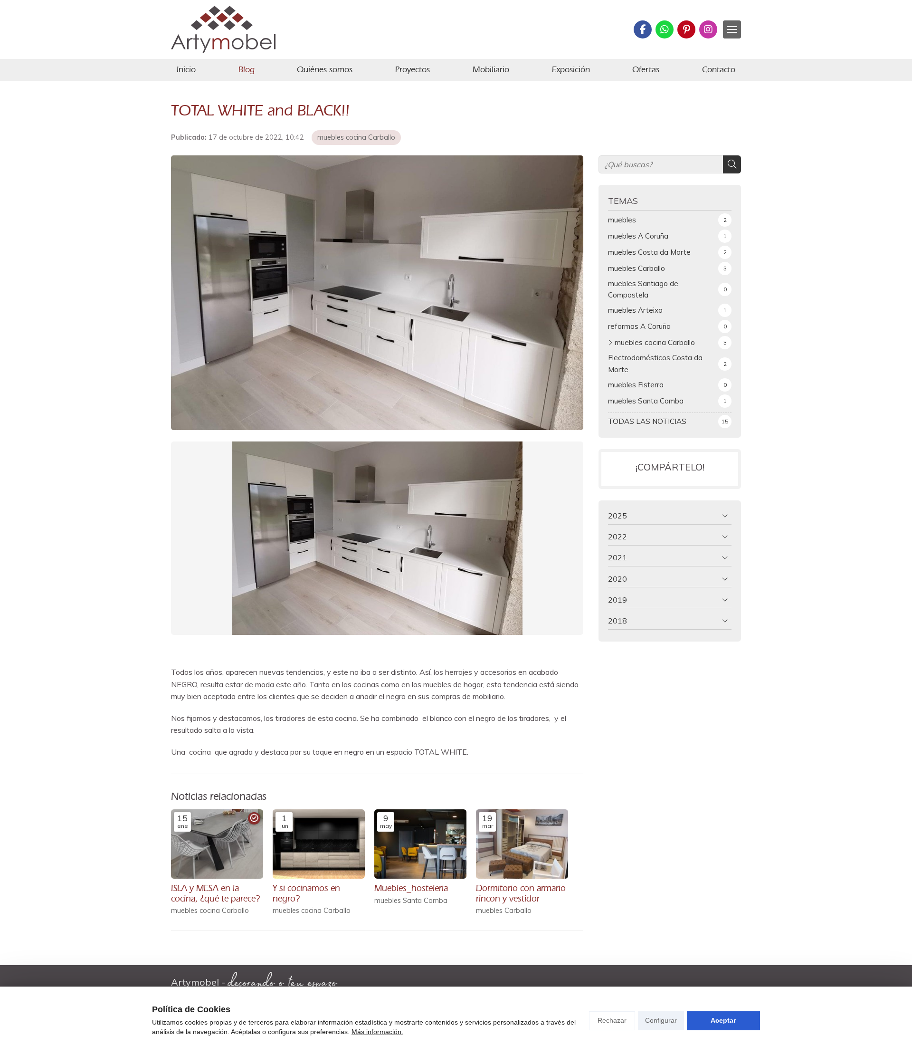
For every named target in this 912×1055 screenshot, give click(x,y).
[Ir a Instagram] (708, 29)
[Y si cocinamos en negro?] (319, 844)
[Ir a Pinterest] (686, 29)
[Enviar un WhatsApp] (665, 29)
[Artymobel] (223, 29)
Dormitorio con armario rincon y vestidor (521, 893)
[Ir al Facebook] (643, 29)
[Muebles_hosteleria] (420, 844)
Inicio (186, 69)
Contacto (718, 69)
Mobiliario (491, 69)
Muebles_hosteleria (411, 888)
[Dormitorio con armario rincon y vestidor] (522, 844)
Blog (246, 69)
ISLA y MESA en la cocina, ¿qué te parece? (215, 893)
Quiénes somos (324, 69)
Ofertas (645, 69)
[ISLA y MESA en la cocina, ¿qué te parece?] (217, 844)
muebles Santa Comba (410, 901)
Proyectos (412, 69)
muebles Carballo (504, 911)
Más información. (377, 1032)
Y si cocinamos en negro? (306, 893)
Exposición (571, 69)
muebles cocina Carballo (356, 137)
